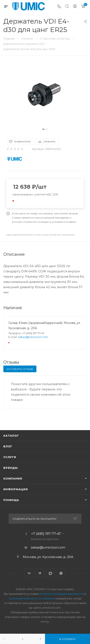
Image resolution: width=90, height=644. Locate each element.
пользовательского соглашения (32, 598)
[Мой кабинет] (75, 7)
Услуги (9, 457)
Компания (12, 478)
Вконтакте (28, 573)
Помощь (11, 500)
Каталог (11, 435)
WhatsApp (61, 573)
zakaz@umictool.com (33, 337)
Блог (7, 446)
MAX (50, 573)
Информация (15, 489)
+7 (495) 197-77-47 (46, 533)
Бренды (10, 467)
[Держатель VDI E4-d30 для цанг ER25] (45, 94)
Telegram (39, 573)
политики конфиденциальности (61, 593)
